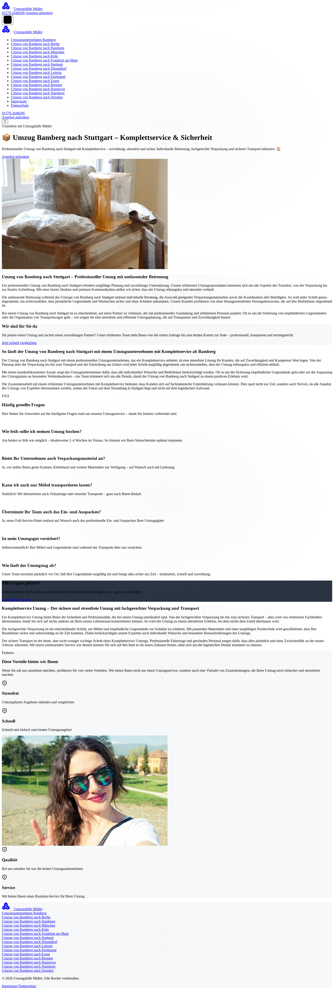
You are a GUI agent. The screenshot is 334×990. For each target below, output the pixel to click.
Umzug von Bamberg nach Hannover (38, 89)
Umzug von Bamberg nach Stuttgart (37, 64)
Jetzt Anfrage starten (16, 600)
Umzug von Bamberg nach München (37, 52)
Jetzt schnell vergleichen (19, 343)
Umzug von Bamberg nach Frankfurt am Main (44, 60)
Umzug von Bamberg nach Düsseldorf (38, 68)
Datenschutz (20, 105)
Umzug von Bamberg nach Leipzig (36, 73)
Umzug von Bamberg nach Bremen (36, 85)
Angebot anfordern (39, 13)
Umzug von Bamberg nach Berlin (35, 44)
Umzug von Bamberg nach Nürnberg (38, 93)
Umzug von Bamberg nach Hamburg (37, 48)
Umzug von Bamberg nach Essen (35, 81)
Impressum (19, 101)
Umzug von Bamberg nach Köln (34, 56)
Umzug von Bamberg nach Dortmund (38, 77)
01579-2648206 (13, 13)
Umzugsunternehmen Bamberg (33, 40)
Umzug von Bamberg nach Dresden (37, 97)
